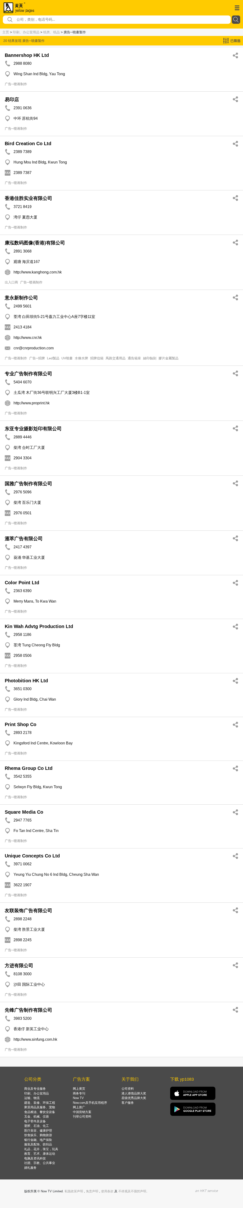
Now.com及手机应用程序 (90, 1102)
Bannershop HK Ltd (27, 55)
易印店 (12, 99)
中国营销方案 (82, 1112)
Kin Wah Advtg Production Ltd (39, 626)
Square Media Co (24, 812)
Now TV (78, 1098)
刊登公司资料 (82, 1116)
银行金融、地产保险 (38, 1140)
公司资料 (128, 1088)
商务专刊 (79, 1093)
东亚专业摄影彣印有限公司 (33, 428)
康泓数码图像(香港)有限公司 (35, 242)
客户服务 (128, 1102)
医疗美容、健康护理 (38, 1130)
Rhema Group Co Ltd (28, 768)
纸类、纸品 (51, 32)
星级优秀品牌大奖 (134, 1098)
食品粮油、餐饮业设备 (39, 1112)
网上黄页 (79, 1088)
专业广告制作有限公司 (28, 373)
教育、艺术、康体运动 (39, 1153)
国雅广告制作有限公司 (28, 483)
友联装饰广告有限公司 (28, 910)
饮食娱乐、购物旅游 (38, 1135)
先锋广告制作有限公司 (28, 1010)
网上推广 (79, 1107)
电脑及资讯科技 (35, 1158)
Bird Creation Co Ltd (28, 143)
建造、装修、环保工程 (39, 1102)
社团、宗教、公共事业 (39, 1163)
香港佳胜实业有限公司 (28, 198)
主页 (5, 32)
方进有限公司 (19, 965)
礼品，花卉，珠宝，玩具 (41, 1149)
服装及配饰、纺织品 (38, 1144)
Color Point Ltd (22, 582)
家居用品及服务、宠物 (39, 1107)
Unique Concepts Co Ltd (32, 855)
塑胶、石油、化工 (36, 1126)
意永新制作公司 (21, 297)
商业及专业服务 (35, 1088)
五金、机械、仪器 (36, 1116)
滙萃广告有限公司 (24, 538)
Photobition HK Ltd (26, 680)
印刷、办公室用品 (26, 32)
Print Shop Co (20, 724)
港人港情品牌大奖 (134, 1093)
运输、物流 (32, 1098)
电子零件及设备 (35, 1121)
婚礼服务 (30, 1167)
